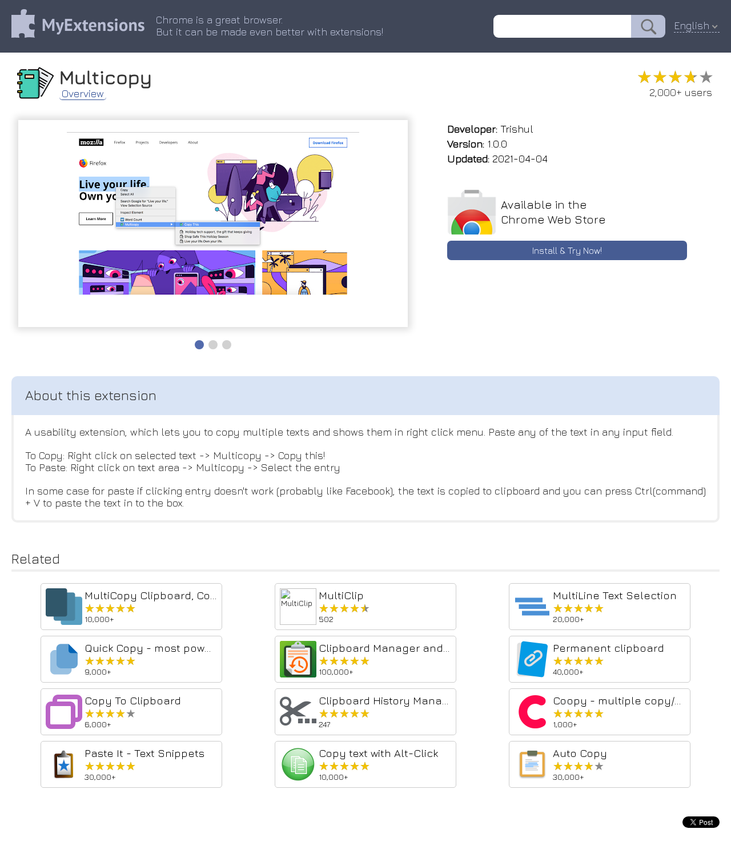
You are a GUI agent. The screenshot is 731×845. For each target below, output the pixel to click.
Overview (83, 93)
